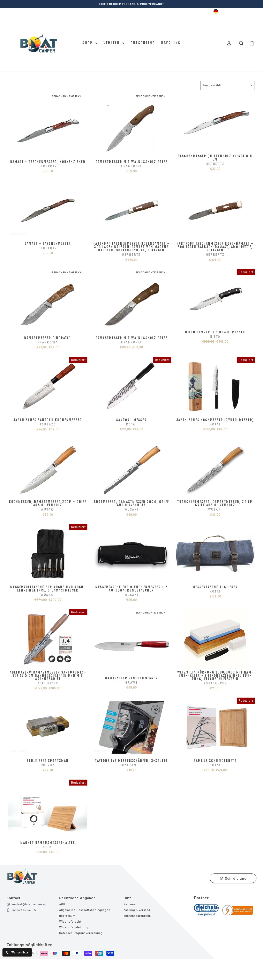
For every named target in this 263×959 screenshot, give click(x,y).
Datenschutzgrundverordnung (81, 933)
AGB (62, 904)
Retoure (129, 904)
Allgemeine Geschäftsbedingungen (84, 910)
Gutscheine (142, 43)
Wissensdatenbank (137, 915)
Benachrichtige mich (67, 96)
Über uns (171, 43)
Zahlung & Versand (136, 910)
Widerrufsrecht (70, 921)
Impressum (67, 915)
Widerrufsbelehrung (73, 927)
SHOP (88, 43)
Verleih (112, 43)
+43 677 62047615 (24, 910)
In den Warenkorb (48, 153)
